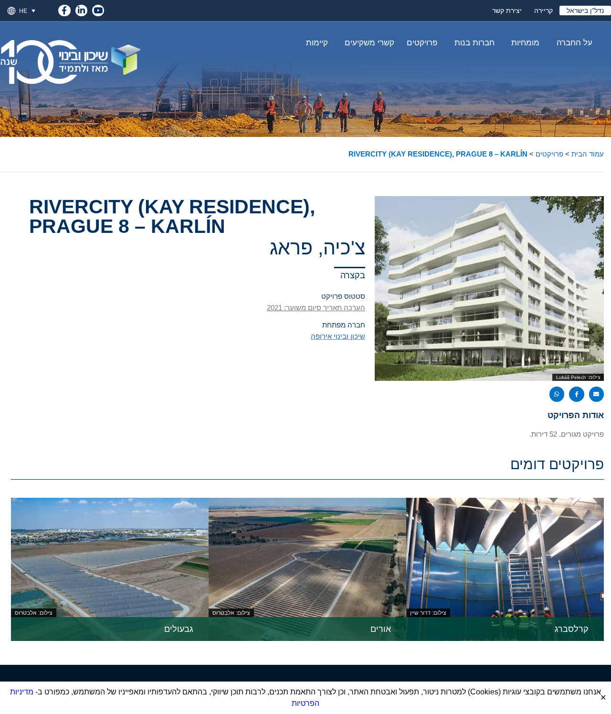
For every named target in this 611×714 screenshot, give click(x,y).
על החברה (574, 42)
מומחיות (525, 42)
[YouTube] (98, 9)
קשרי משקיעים (369, 42)
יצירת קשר (507, 10)
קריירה (543, 10)
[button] (31, 11)
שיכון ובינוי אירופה (338, 336)
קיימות (317, 42)
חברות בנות (474, 42)
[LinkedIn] (81, 9)
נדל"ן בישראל (585, 10)
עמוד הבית (587, 154)
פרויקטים (422, 42)
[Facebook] (64, 9)
